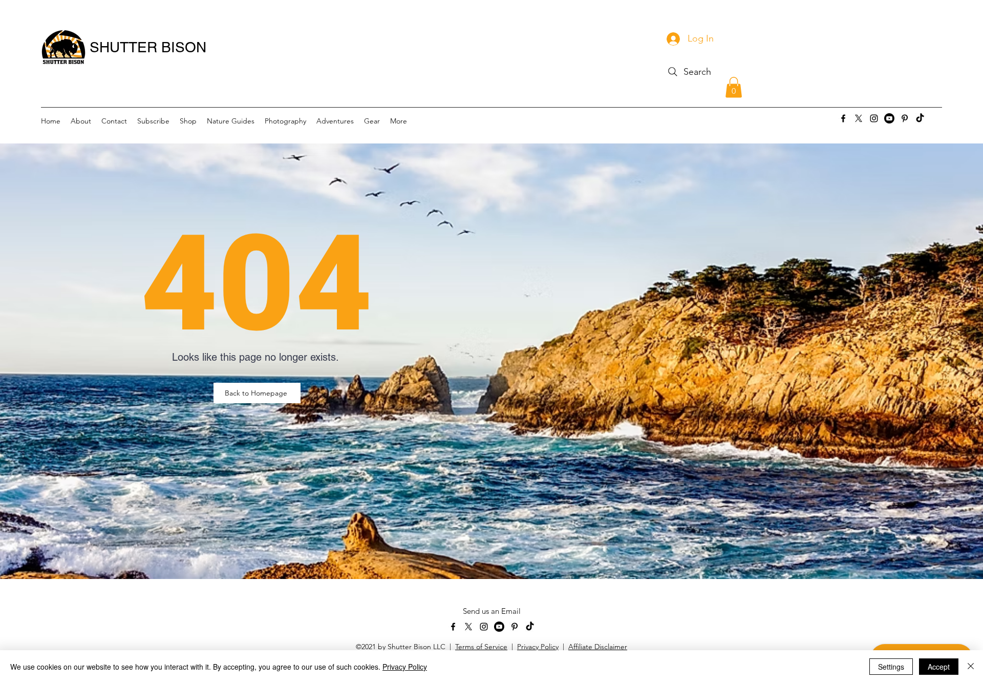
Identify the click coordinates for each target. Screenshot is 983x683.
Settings (891, 666)
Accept (939, 666)
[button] (733, 87)
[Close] (971, 666)
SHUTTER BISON (148, 47)
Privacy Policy (538, 646)
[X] (858, 118)
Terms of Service (481, 646)
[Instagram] (874, 118)
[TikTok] (920, 118)
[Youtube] (889, 118)
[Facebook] (843, 118)
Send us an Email (492, 611)
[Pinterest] (905, 118)
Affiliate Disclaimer (597, 646)
